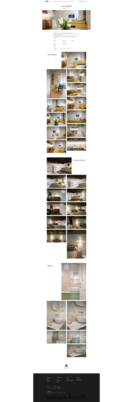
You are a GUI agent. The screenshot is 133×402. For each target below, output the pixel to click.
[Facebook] (59, 387)
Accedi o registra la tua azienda (83, 1)
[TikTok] (55, 387)
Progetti (54, 1)
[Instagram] (48, 387)
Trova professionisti (59, 1)
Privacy (67, 377)
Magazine (68, 1)
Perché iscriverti (78, 377)
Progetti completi (59, 380)
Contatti (48, 381)
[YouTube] (51, 387)
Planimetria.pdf (65, 44)
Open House (48, 380)
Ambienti (64, 1)
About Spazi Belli (49, 377)
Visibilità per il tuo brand (79, 380)
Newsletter (72, 1)
